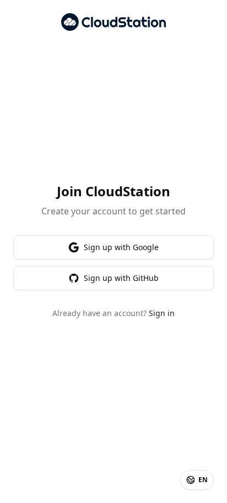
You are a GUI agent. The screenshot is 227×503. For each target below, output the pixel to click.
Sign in (162, 313)
